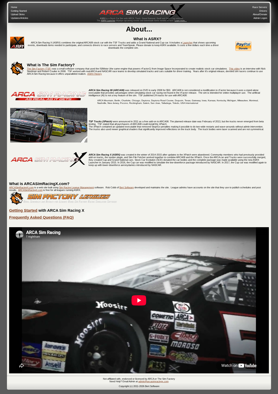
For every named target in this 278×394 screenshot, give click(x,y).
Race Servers (259, 7)
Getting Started (19, 11)
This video (234, 68)
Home (14, 7)
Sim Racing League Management (76, 187)
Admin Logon (260, 18)
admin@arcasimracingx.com (153, 381)
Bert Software (126, 187)
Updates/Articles (19, 18)
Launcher (188, 42)
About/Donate (260, 14)
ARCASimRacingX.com (21, 187)
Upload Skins (18, 14)
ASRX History (94, 74)
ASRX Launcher (108, 21)
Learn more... (181, 21)
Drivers (263, 11)
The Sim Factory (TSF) (39, 68)
